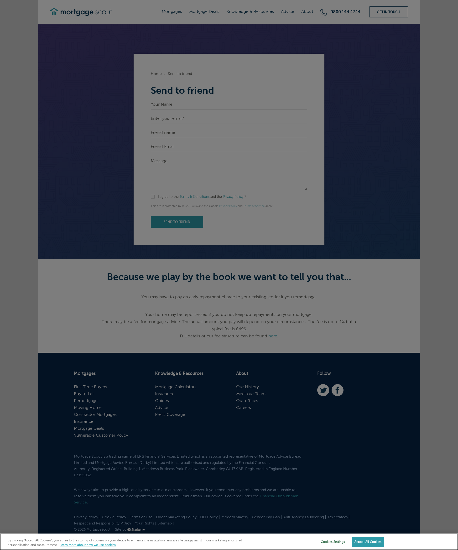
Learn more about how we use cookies (88, 545)
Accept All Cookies (367, 542)
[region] (229, 542)
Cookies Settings (333, 542)
